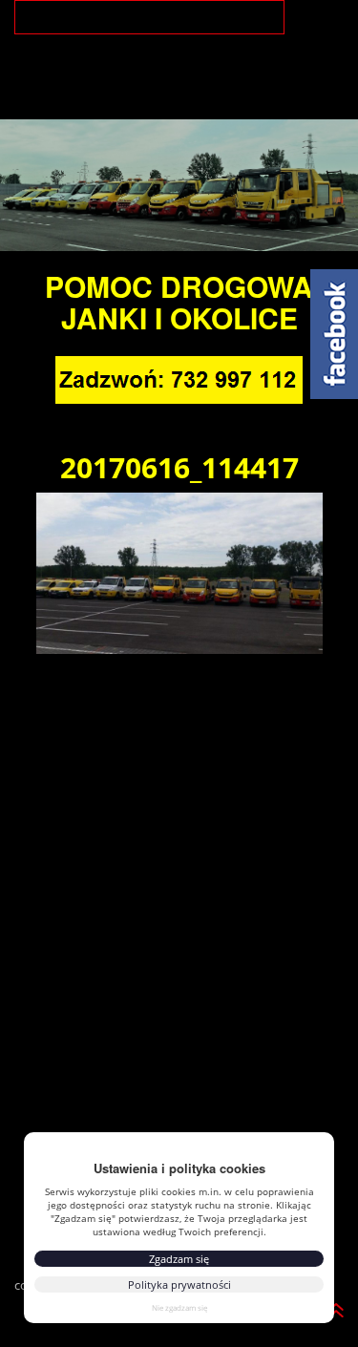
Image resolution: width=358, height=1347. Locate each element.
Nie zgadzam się (179, 1307)
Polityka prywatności (179, 1284)
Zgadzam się (179, 1259)
